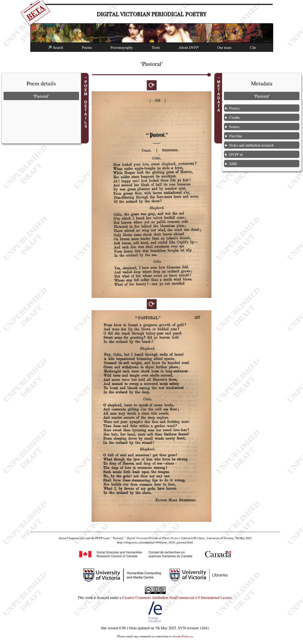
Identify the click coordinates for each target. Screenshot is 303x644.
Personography (122, 47)
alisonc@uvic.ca (182, 636)
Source (234, 126)
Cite (253, 47)
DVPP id (236, 154)
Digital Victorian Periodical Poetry (151, 14)
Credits (234, 117)
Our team (224, 47)
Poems (87, 47)
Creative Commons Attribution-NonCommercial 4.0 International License (177, 597)
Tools (156, 47)
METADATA (219, 96)
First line (235, 135)
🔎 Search (55, 47)
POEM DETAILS (86, 104)
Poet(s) (234, 108)
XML (233, 163)
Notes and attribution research (251, 145)
